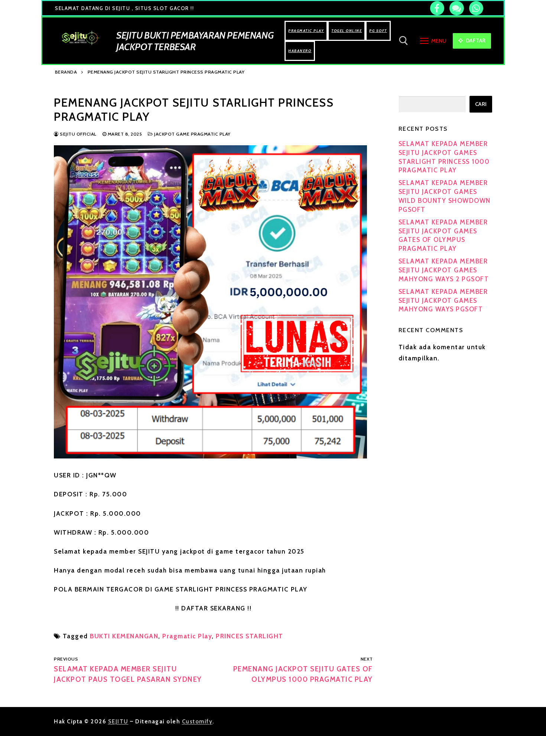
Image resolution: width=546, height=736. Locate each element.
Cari (481, 104)
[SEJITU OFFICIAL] (437, 8)
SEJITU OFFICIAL (78, 134)
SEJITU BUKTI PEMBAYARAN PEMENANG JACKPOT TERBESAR (194, 40)
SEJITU (118, 721)
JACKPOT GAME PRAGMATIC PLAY (192, 134)
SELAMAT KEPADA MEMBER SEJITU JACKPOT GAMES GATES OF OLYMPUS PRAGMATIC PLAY (443, 235)
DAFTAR (475, 40)
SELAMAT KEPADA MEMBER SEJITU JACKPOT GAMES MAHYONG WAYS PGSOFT (443, 300)
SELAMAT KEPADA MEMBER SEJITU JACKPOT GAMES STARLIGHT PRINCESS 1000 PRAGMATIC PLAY (444, 157)
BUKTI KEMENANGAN (124, 636)
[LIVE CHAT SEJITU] (456, 8)
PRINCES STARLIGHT (249, 636)
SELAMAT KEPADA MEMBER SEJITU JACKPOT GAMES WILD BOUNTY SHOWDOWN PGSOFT (445, 196)
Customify (197, 721)
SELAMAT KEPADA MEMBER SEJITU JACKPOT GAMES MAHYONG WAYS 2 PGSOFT (444, 270)
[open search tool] (403, 40)
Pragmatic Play (187, 636)
